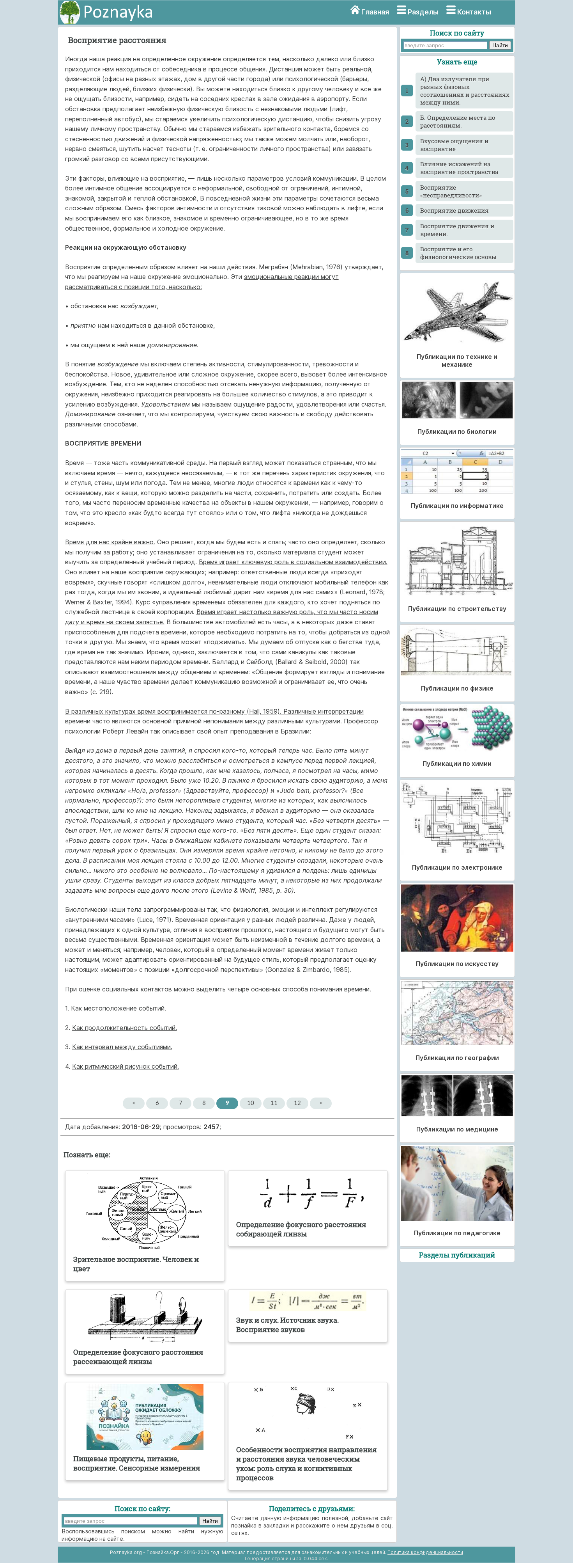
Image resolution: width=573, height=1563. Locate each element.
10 (250, 1103)
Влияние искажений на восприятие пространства (459, 168)
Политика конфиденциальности (425, 1552)
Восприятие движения (454, 210)
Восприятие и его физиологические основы (458, 253)
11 (274, 1103)
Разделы (423, 12)
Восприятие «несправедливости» (451, 191)
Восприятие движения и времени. (457, 230)
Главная (375, 12)
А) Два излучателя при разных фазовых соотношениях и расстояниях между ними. (464, 90)
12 (297, 1103)
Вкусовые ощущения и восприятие (454, 145)
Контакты (474, 12)
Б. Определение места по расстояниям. (457, 121)
